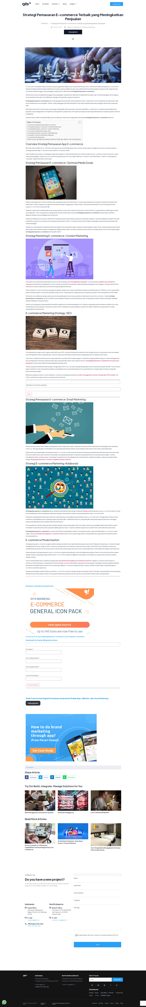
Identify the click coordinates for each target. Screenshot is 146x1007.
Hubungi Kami (33, 703)
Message (96, 921)
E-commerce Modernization (36, 137)
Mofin (96, 992)
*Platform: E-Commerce (81, 27)
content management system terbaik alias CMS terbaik (96, 375)
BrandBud (104, 992)
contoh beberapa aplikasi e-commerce (46, 534)
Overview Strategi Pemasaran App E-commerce (42, 125)
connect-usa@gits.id (59, 920)
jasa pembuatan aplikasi (67, 561)
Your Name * (29, 649)
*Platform (44, 23)
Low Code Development (100, 812)
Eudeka (91, 992)
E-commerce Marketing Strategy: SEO (39, 131)
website (81, 561)
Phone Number (78, 893)
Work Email (77, 885)
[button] (31, 777)
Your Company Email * (32, 667)
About (112, 1003)
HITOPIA (110, 992)
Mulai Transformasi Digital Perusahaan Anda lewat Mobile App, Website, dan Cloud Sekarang (54, 139)
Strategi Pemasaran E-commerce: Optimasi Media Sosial (44, 127)
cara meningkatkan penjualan (77, 282)
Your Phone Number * (32, 675)
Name (76, 878)
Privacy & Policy (43, 1004)
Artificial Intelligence (66, 812)
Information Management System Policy (61, 1004)
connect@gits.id (33, 920)
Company (77, 900)
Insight (117, 1003)
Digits (108, 995)
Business (92, 27)
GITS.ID (89, 561)
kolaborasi (86, 511)
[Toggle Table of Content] (79, 122)
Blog (121, 1003)
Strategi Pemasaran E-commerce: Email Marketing (42, 133)
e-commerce (29, 767)
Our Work (94, 1003)
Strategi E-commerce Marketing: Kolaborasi (41, 135)
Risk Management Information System (39, 812)
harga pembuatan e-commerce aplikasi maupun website (51, 459)
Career (106, 1003)
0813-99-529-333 (34, 926)
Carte (91, 995)
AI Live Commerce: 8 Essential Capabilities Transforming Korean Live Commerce (39, 847)
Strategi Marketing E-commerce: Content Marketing (43, 129)
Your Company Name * (33, 658)
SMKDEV (103, 995)
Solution (101, 1003)
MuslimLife (119, 992)
